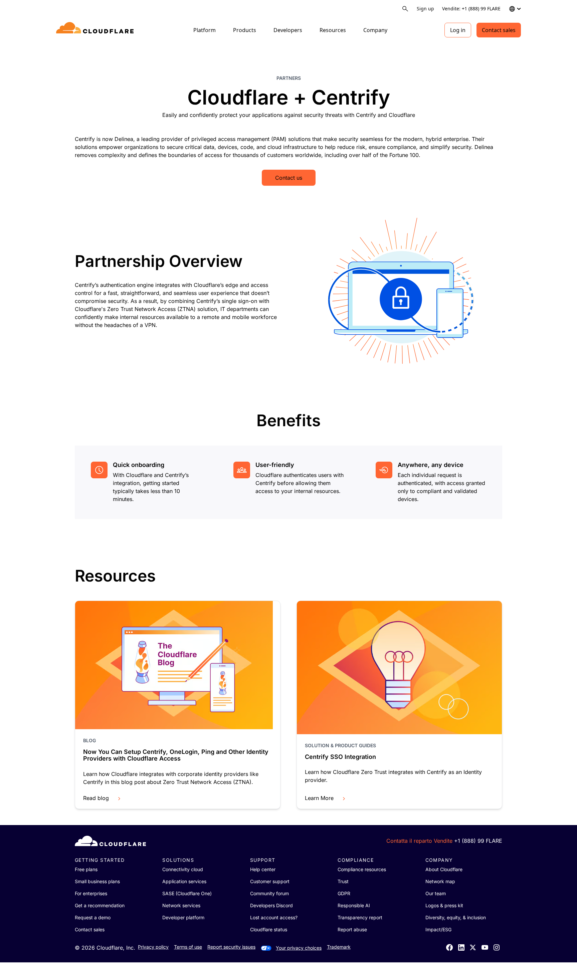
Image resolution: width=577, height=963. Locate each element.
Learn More (319, 798)
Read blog (96, 798)
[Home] (96, 30)
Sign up (425, 8)
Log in (457, 30)
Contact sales (499, 30)
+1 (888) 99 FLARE (478, 840)
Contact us (288, 177)
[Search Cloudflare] (405, 8)
